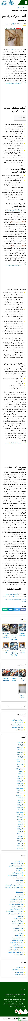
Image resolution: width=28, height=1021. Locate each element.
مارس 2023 (20, 805)
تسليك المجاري (19, 870)
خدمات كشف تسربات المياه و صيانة (14, 885)
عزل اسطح (20, 916)
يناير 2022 (20, 831)
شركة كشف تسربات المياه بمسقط (14, 911)
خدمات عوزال (19, 882)
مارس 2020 (20, 845)
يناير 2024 (20, 785)
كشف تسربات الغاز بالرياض (16, 942)
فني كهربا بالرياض (18, 722)
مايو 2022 (20, 824)
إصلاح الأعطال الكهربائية (17, 863)
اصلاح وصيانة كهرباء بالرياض (16, 865)
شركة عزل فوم (19, 729)
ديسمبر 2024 (19, 759)
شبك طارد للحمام (19, 897)
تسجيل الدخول (19, 967)
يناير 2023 (20, 809)
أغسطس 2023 (19, 795)
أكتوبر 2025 (20, 747)
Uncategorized (19, 861)
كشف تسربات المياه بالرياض (16, 947)
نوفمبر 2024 (20, 761)
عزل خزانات (20, 925)
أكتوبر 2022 (20, 817)
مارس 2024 (20, 781)
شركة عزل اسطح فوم (17, 727)
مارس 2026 (20, 742)
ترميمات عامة (19, 868)
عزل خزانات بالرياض (18, 928)
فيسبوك (22, 609)
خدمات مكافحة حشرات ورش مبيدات (14, 887)
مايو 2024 (20, 776)
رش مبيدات (20, 894)
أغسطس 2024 (19, 769)
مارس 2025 (20, 752)
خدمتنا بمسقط (19, 892)
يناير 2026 (20, 745)
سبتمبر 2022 (20, 819)
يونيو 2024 (20, 773)
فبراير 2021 (20, 841)
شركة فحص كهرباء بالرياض (16, 909)
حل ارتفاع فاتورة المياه (17, 873)
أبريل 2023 (20, 802)
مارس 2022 (20, 829)
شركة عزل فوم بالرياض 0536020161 (6, 635)
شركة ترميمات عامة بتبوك (16, 901)
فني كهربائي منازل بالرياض (16, 725)
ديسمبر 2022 (19, 812)
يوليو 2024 (20, 771)
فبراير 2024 (20, 783)
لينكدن (10, 609)
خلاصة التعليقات (19, 972)
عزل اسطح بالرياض (18, 918)
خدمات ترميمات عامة (17, 877)
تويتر (16, 609)
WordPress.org (19, 974)
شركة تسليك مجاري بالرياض (16, 904)
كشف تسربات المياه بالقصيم (16, 949)
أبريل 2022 (20, 826)
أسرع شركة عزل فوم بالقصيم (13, 596)
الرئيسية (25, 7)
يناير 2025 (20, 757)
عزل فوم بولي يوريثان (17, 937)
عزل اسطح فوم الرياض (17, 720)
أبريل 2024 (20, 778)
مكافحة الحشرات (19, 954)
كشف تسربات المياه (18, 945)
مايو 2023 (20, 800)
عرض (17, 117)
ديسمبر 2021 (20, 833)
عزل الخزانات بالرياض (17, 921)
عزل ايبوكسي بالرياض (17, 923)
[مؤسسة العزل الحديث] (7, 2)
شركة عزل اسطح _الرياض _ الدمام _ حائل (14, 653)
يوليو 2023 (20, 797)
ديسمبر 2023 (19, 788)
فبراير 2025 (20, 754)
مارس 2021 (20, 838)
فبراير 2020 (20, 848)
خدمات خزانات (19, 880)
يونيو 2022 (20, 821)
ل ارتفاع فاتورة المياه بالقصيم (15, 952)
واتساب (4, 609)
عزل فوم (19, 7)
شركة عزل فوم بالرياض (14, 210)
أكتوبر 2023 (20, 790)
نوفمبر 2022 (20, 814)
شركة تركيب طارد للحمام (16, 899)
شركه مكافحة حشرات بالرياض (15, 913)
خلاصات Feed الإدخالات (17, 970)
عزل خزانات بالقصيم (18, 930)
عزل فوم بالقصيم (18, 935)
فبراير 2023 (20, 807)
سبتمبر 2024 (20, 766)
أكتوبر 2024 (20, 764)
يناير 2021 (20, 843)
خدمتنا (21, 889)
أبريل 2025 (20, 749)
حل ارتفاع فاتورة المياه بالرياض (15, 875)
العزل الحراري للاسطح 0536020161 (14, 637)
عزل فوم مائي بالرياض (17, 940)
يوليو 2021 (20, 836)
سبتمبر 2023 (20, 793)
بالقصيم (13, 49)
